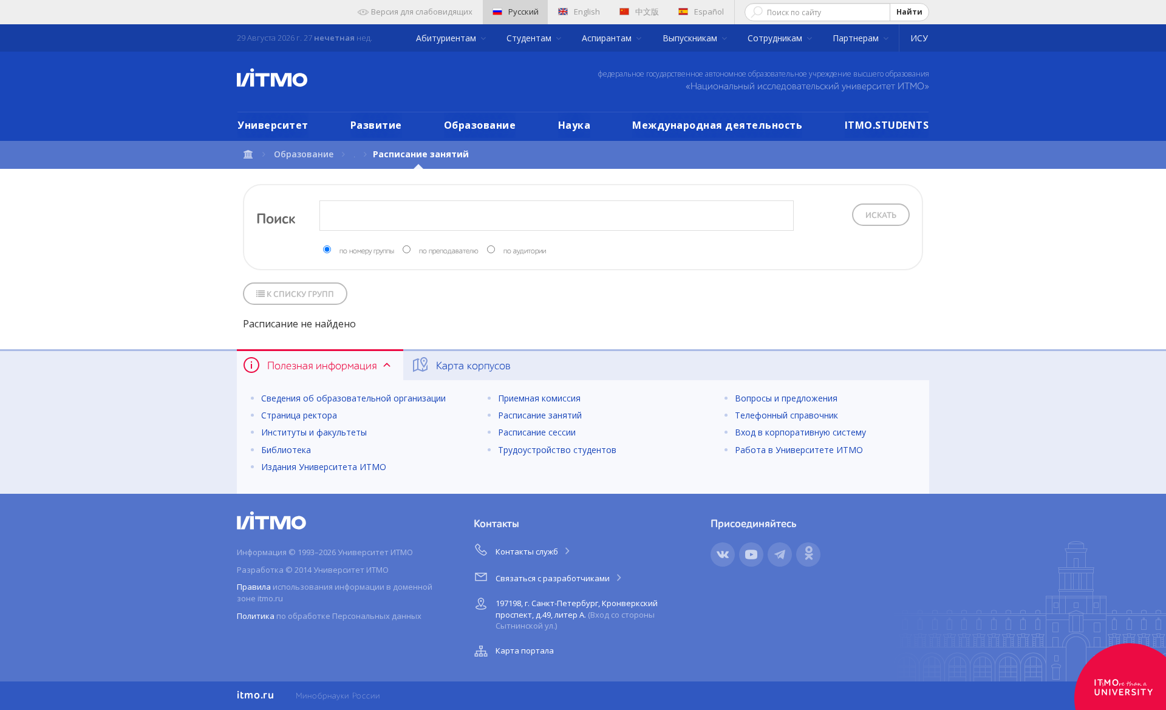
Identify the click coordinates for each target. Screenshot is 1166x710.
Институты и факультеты (314, 432)
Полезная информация (322, 366)
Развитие (376, 125)
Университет (273, 125)
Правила (254, 586)
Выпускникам (691, 38)
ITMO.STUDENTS (887, 125)
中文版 (647, 11)
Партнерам (857, 38)
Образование (480, 125)
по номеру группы (366, 251)
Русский (523, 11)
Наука (574, 125)
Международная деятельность (717, 125)
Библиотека (286, 450)
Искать (880, 215)
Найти (909, 12)
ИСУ (919, 38)
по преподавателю (449, 251)
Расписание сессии (537, 432)
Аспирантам (608, 38)
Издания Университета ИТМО (323, 467)
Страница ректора (299, 415)
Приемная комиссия (539, 398)
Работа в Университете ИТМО (799, 450)
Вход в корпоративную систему (800, 432)
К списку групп (299, 294)
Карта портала (525, 650)
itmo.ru (255, 695)
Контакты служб (528, 551)
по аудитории (524, 251)
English (587, 11)
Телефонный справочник (786, 415)
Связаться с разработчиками (554, 578)
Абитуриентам (447, 38)
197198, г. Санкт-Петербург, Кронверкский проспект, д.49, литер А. (577, 614)
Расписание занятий (540, 415)
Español (709, 11)
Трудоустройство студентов (557, 450)
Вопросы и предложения (786, 398)
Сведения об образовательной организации (353, 398)
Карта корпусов (472, 366)
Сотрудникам (776, 38)
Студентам (530, 38)
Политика (255, 615)
